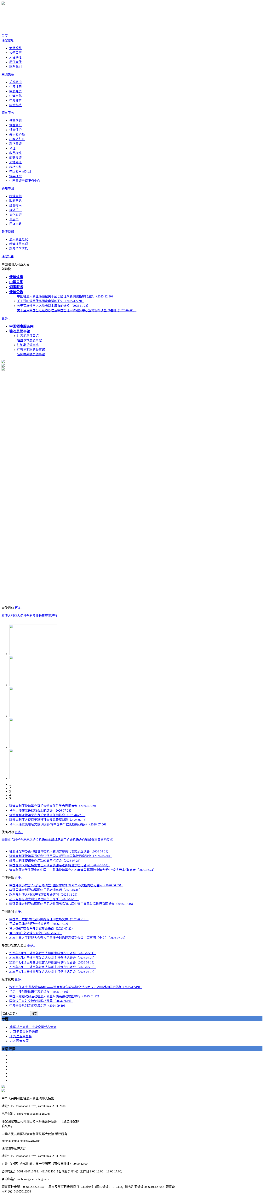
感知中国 (8, 188)
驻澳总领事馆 (19, 331)
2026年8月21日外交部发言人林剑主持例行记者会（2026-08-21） (52, 953)
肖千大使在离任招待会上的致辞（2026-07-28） (41, 810)
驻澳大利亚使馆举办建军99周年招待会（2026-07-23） (45, 860)
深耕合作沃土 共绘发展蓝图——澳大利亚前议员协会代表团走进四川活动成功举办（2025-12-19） (75, 987)
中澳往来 (15, 86)
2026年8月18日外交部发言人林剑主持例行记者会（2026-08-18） (52, 967)
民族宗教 (15, 224)
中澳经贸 (15, 91)
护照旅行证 (17, 139)
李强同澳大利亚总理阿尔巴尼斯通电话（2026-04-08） (45, 890)
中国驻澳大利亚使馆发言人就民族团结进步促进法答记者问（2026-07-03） (59, 865)
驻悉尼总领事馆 (28, 335)
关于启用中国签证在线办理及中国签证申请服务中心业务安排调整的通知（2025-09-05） (76, 310)
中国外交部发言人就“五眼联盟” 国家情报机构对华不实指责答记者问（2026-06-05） (66, 885)
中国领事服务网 (20, 171)
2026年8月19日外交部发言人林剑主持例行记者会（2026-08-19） (52, 962)
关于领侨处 (17, 134)
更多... (6, 318)
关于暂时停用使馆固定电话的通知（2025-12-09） (50, 301)
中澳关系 (8, 74)
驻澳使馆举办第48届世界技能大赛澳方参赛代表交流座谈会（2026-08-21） (59, 851)
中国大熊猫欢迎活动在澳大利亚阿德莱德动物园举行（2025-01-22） (55, 996)
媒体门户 (15, 210)
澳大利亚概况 (18, 239)
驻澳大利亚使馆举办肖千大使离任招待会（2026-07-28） (47, 815)
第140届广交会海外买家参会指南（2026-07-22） (42, 928)
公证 (12, 148)
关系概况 (15, 82)
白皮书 (14, 219)
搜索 (34, 1013)
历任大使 (15, 62)
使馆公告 (8, 256)
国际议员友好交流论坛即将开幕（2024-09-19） (41, 1001)
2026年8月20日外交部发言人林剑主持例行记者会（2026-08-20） (52, 957)
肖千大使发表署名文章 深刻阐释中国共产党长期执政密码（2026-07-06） (58, 824)
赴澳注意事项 (18, 244)
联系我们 (15, 66)
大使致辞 (15, 48)
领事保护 (15, 129)
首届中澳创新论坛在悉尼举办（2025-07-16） (39, 991)
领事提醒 (15, 176)
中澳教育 (15, 100)
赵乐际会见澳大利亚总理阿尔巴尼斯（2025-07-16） (44, 899)
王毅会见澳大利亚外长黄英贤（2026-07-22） (39, 924)
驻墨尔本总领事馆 (29, 340)
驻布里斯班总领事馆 (31, 349)
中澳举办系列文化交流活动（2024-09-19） (38, 1005)
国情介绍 (15, 196)
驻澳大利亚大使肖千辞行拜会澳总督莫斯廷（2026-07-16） (49, 819)
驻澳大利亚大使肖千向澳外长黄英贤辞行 (29, 615)
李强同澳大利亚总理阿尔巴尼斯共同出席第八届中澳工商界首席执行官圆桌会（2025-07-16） (72, 903)
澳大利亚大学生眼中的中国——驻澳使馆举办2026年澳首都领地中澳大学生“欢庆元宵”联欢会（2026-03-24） (82, 870)
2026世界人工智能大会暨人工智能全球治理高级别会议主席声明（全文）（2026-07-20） (68, 937)
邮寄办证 (15, 157)
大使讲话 (15, 57)
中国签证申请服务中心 (24, 180)
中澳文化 (15, 96)
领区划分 (15, 125)
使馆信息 (8, 40)
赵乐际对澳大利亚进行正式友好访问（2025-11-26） (44, 894)
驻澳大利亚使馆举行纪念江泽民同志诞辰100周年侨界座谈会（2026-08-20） (60, 856)
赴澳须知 (8, 231)
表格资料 (15, 166)
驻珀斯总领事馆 (28, 345)
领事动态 (15, 120)
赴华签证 (15, 143)
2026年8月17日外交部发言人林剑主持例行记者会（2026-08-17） (52, 971)
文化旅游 (15, 214)
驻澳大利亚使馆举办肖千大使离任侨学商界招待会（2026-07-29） (53, 806)
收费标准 (15, 153)
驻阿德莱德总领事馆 (31, 354)
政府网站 (15, 200)
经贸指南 (15, 205)
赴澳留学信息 (18, 248)
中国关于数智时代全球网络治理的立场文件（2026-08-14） (49, 919)
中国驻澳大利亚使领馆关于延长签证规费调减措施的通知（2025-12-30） (66, 296)
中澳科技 (15, 105)
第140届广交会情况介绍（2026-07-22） (35, 933)
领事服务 (8, 113)
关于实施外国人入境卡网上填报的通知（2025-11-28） (53, 305)
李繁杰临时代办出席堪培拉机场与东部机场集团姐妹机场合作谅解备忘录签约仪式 (57, 839)
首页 (5, 35)
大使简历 (15, 52)
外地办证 (15, 162)
